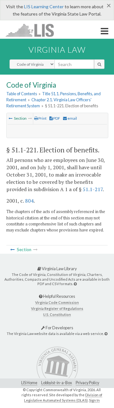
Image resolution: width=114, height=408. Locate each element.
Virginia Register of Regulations (57, 308)
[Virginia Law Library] (75, 284)
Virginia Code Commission (57, 302)
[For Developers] (105, 333)
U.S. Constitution (57, 314)
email (72, 118)
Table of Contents (21, 93)
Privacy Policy (87, 382)
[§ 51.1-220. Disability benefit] (10, 118)
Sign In (94, 400)
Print (42, 118)
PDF (56, 118)
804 (29, 200)
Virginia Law (57, 49)
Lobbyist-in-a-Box (56, 382)
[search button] (99, 64)
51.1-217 (93, 189)
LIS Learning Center (44, 6)
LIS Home (29, 382)
